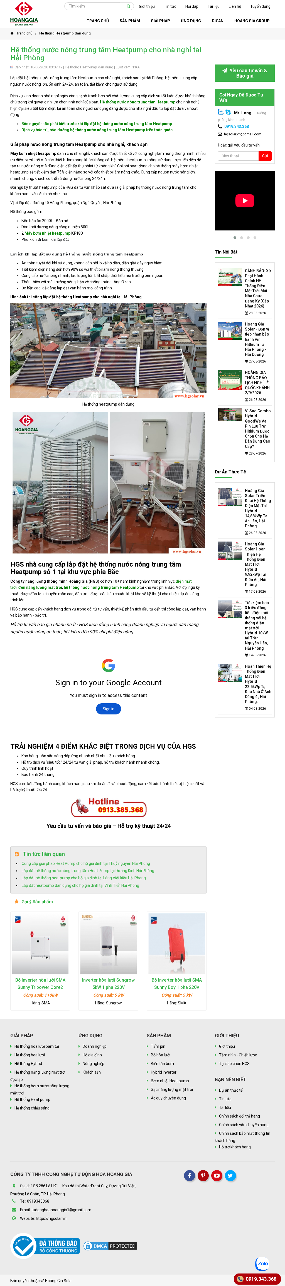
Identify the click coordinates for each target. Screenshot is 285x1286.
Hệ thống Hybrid (28, 1063)
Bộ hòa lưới (160, 1055)
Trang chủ (24, 33)
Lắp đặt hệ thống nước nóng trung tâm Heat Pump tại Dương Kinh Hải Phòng (88, 870)
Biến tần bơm (162, 1063)
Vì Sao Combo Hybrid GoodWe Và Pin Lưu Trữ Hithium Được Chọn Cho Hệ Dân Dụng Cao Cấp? (258, 428)
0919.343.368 (236, 126)
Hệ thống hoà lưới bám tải (36, 1046)
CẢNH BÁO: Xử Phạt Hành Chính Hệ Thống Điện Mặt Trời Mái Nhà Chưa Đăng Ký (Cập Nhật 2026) (258, 288)
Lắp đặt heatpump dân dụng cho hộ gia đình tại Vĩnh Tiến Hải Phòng (80, 885)
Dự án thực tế (230, 472)
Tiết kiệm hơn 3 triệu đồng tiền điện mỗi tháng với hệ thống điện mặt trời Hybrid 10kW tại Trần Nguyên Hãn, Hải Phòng (257, 625)
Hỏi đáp (191, 6)
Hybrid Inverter (163, 1072)
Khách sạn (92, 1072)
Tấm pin (158, 1046)
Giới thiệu (147, 6)
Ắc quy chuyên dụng (168, 1098)
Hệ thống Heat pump (32, 1099)
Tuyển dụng (260, 6)
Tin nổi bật (226, 252)
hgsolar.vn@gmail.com (242, 134)
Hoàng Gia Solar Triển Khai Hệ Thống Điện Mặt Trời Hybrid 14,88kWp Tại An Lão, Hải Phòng (258, 508)
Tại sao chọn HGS (234, 1063)
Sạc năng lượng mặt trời (172, 1089)
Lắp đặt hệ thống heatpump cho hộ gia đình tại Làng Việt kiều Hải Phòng (84, 878)
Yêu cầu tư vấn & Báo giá (248, 73)
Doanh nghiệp (95, 1046)
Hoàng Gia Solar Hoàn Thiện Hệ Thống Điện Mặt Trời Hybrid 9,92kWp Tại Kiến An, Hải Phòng (255, 564)
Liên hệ (235, 6)
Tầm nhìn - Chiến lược (238, 1055)
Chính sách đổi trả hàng (239, 1116)
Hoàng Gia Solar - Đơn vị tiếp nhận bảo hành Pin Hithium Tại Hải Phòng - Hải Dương (257, 339)
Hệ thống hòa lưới (29, 1055)
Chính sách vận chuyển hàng (244, 1125)
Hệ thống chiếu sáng (32, 1108)
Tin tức (170, 6)
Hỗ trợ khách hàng (235, 1147)
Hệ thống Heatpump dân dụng (65, 33)
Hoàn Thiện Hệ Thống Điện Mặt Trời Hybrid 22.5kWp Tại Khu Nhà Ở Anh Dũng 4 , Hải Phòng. (258, 684)
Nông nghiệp (93, 1063)
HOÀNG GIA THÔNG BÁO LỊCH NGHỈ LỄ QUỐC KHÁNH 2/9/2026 (257, 382)
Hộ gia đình (92, 1055)
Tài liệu (214, 6)
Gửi (265, 156)
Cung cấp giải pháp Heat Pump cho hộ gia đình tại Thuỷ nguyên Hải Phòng (86, 863)
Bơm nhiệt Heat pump (170, 1081)
